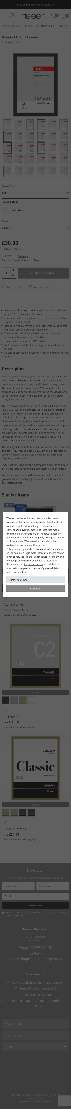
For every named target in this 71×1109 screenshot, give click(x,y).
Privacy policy (18, 572)
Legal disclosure (33, 564)
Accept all (35, 588)
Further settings (18, 579)
